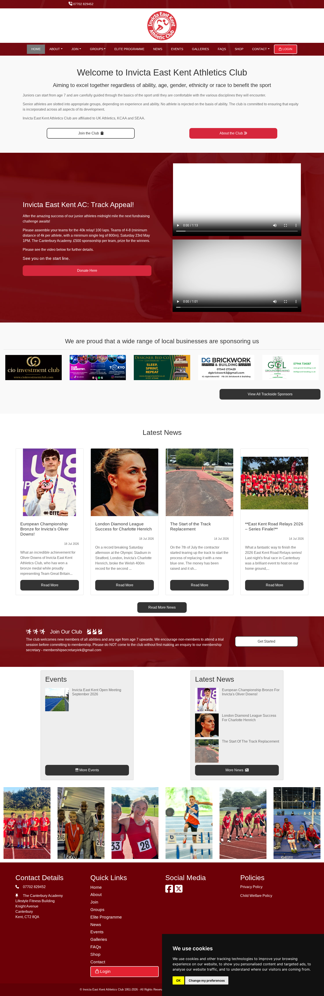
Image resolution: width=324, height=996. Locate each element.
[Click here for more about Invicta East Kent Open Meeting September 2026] (57, 699)
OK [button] (178, 980)
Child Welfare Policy (256, 896)
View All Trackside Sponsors (270, 394)
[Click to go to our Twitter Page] (179, 891)
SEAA (139, 118)
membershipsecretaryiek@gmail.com (72, 650)
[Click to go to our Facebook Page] (170, 891)
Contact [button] (259, 49)
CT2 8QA (31, 917)
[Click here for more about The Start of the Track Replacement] (206, 751)
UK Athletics (105, 118)
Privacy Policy (251, 887)
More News (234, 770)
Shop (239, 49)
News (157, 49)
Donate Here (87, 270)
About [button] (54, 49)
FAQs (222, 49)
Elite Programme (129, 49)
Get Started (266, 641)
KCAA (122, 118)
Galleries (200, 49)
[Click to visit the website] (40, 367)
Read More (49, 585)
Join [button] (74, 49)
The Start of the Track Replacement (250, 741)
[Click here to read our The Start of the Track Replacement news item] (199, 482)
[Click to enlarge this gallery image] (27, 823)
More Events (88, 770)
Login (287, 49)
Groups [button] (96, 49)
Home (36, 49)
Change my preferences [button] (207, 980)
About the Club (231, 133)
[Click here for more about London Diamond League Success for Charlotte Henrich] (206, 725)
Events (177, 49)
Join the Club (89, 133)
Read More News (162, 607)
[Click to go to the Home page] (162, 25)
